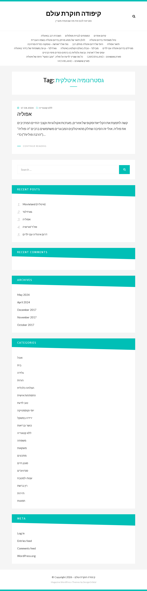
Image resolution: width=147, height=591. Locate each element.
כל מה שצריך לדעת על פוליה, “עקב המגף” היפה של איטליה (54, 56)
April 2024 (23, 302)
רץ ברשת (22, 485)
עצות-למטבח (24, 478)
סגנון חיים (22, 463)
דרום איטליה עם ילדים (35, 234)
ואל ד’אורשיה (30, 226)
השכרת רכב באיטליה (51, 35)
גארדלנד (27, 211)
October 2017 (25, 324)
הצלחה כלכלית (25, 387)
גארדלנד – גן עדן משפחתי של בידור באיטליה (35, 48)
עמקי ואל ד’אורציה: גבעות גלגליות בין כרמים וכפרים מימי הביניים (73, 52)
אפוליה (24, 114)
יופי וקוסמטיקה (25, 410)
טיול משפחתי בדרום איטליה (102, 40)
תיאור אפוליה (113, 44)
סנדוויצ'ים (22, 470)
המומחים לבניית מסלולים (77, 35)
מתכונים (22, 455)
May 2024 (23, 294)
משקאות (22, 448)
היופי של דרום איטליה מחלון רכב (87, 44)
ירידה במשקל (24, 417)
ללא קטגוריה (45, 107)
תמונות (21, 500)
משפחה (21, 440)
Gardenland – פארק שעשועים (104, 56)
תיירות (20, 493)
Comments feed (26, 548)
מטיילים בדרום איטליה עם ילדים (118, 48)
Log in (21, 533)
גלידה (20, 372)
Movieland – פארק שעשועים (73, 61)
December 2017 (26, 309)
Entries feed (24, 540)
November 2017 (27, 317)
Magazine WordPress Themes (65, 582)
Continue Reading (34, 146)
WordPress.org (26, 555)
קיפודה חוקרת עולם (73, 14)
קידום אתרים (100, 35)
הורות (20, 380)
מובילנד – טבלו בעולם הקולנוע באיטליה (80, 48)
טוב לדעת (22, 402)
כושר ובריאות (24, 425)
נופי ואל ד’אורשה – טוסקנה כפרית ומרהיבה (47, 44)
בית (19, 365)
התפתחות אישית (26, 395)
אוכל (19, 357)
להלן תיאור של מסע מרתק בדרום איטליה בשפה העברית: (58, 40)
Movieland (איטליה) (34, 204)
